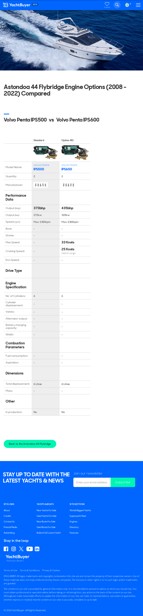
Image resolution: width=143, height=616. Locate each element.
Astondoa (12, 15)
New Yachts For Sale (46, 510)
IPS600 (66, 169)
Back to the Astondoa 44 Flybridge (30, 444)
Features (74, 532)
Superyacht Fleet (78, 516)
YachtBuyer (17, 6)
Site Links (9, 504)
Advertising (9, 532)
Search (117, 4)
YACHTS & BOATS (45, 504)
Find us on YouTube (29, 549)
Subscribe (123, 482)
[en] (127, 5)
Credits (7, 516)
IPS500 (39, 169)
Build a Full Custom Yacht (49, 532)
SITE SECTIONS (77, 504)
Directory (74, 527)
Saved (107, 7)
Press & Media (10, 527)
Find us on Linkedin (37, 549)
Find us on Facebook (6, 549)
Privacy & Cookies (51, 570)
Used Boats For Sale (46, 527)
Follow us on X (21, 549)
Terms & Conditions (30, 570)
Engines (73, 521)
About (7, 510)
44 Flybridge (28, 15)
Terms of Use (10, 570)
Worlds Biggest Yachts (80, 510)
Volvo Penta (41, 165)
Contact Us (9, 521)
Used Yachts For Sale (46, 516)
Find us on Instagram (14, 549)
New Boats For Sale (46, 521)
